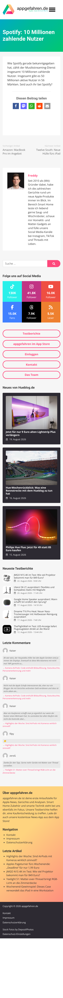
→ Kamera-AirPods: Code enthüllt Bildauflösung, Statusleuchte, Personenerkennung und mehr (31, 669)
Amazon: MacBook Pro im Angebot (14, 151)
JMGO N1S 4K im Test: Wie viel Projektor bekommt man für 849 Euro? (34, 576)
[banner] (25, 9)
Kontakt (31, 365)
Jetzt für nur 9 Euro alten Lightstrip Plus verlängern (30, 434)
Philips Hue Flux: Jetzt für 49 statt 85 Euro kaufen (28, 549)
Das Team (31, 375)
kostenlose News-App (30, 817)
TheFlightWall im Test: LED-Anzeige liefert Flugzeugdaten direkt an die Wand (35, 627)
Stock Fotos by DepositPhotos (18, 929)
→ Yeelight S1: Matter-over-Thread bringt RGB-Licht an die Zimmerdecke (29, 771)
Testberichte (31, 333)
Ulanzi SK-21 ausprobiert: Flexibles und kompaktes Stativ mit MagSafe (34, 588)
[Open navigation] (52, 9)
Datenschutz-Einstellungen (16, 934)
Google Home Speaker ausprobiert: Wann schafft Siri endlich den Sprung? (35, 600)
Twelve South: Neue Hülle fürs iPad (48, 151)
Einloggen (31, 354)
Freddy (33, 175)
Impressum (13, 838)
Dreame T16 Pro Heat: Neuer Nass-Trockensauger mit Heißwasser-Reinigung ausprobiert (35, 614)
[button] (16, 106)
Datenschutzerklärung (19, 842)
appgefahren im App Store (31, 344)
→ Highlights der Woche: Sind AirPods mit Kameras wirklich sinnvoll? (30, 725)
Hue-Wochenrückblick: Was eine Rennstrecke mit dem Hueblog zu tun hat (29, 490)
